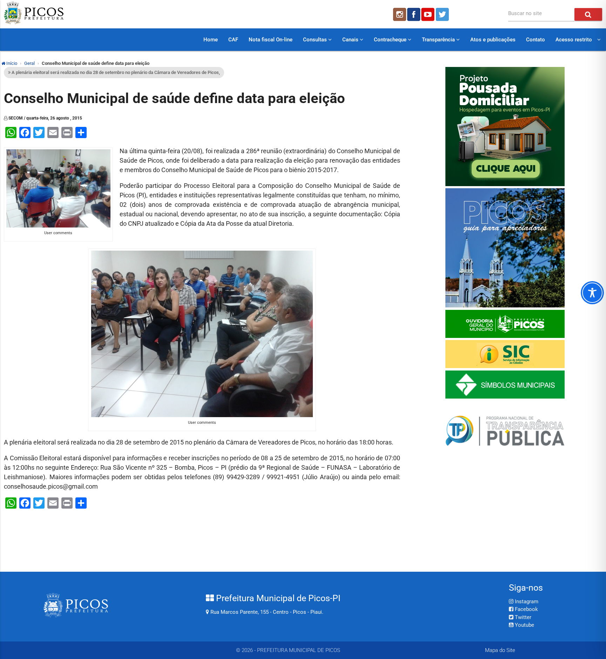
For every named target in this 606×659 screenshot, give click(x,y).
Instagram (525, 601)
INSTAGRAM (399, 14)
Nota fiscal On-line (270, 39)
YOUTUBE (428, 14)
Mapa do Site (500, 650)
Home (210, 39)
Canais (351, 39)
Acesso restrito (574, 39)
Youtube (523, 625)
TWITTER (443, 14)
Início (11, 63)
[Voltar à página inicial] (33, 22)
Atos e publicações (493, 39)
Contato (535, 39)
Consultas (315, 39)
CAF (233, 39)
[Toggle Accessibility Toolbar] (592, 293)
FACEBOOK (413, 14)
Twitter (522, 617)
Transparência (439, 39)
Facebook (525, 609)
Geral (29, 63)
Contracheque (391, 39)
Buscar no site (525, 13)
